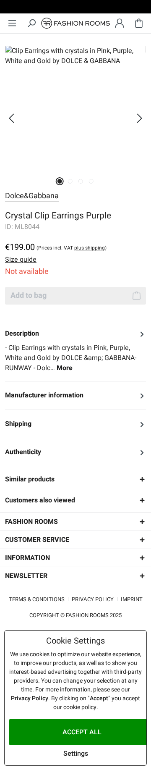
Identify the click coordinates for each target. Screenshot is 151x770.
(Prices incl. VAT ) (71, 248)
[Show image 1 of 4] (59, 181)
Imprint (132, 599)
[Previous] (11, 118)
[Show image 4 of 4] (91, 181)
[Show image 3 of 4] (80, 181)
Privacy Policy (93, 599)
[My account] (119, 23)
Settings (75, 754)
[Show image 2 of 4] (70, 181)
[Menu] (12, 23)
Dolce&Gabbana (32, 196)
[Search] (31, 23)
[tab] (75, 350)
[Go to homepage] (75, 23)
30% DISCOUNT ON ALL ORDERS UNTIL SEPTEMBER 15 (75, 8)
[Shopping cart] (138, 23)
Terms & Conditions (37, 599)
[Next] (139, 118)
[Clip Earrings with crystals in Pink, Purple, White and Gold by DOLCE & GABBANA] (75, 109)
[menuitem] (12, 23)
